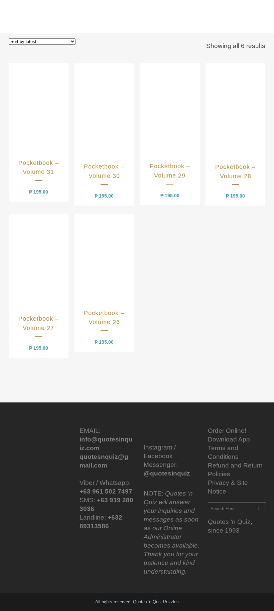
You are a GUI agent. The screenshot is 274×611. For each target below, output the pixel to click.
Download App (229, 439)
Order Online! (227, 430)
